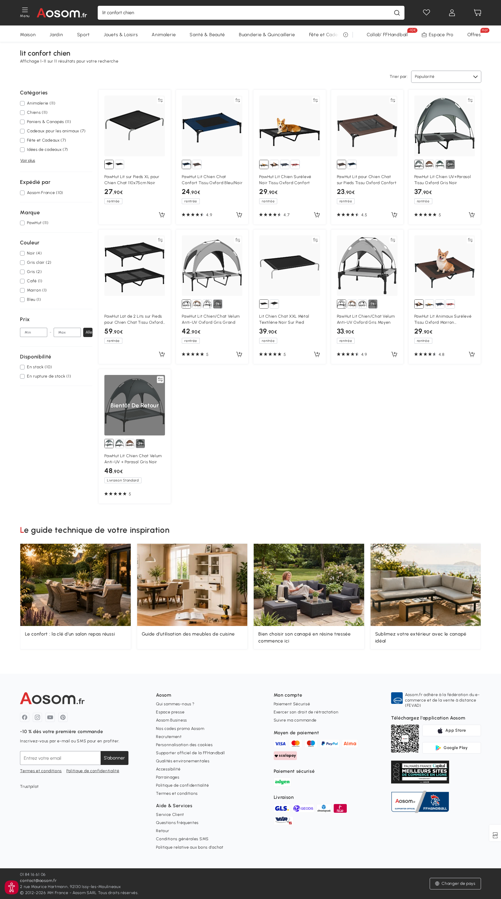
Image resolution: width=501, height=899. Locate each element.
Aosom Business (171, 720)
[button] (455, 883)
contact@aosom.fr (38, 880)
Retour (162, 830)
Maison (28, 34)
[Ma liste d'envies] (426, 13)
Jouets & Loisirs (121, 34)
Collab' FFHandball (387, 34)
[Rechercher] (396, 13)
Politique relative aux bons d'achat (190, 847)
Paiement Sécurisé (292, 704)
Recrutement (169, 736)
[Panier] (477, 13)
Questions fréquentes (177, 822)
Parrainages (167, 777)
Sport (83, 34)
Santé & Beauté (207, 34)
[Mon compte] (452, 12)
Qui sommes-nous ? (175, 704)
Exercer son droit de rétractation (306, 712)
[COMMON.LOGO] (62, 12)
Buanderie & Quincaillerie (267, 34)
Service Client (170, 814)
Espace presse (170, 712)
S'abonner (114, 758)
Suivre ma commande (295, 720)
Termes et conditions (41, 770)
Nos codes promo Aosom (180, 728)
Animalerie (164, 34)
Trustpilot (29, 786)
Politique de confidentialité (92, 770)
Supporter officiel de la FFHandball (190, 752)
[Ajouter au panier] (162, 215)
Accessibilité (168, 769)
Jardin (56, 34)
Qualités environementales (183, 761)
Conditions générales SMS (182, 838)
